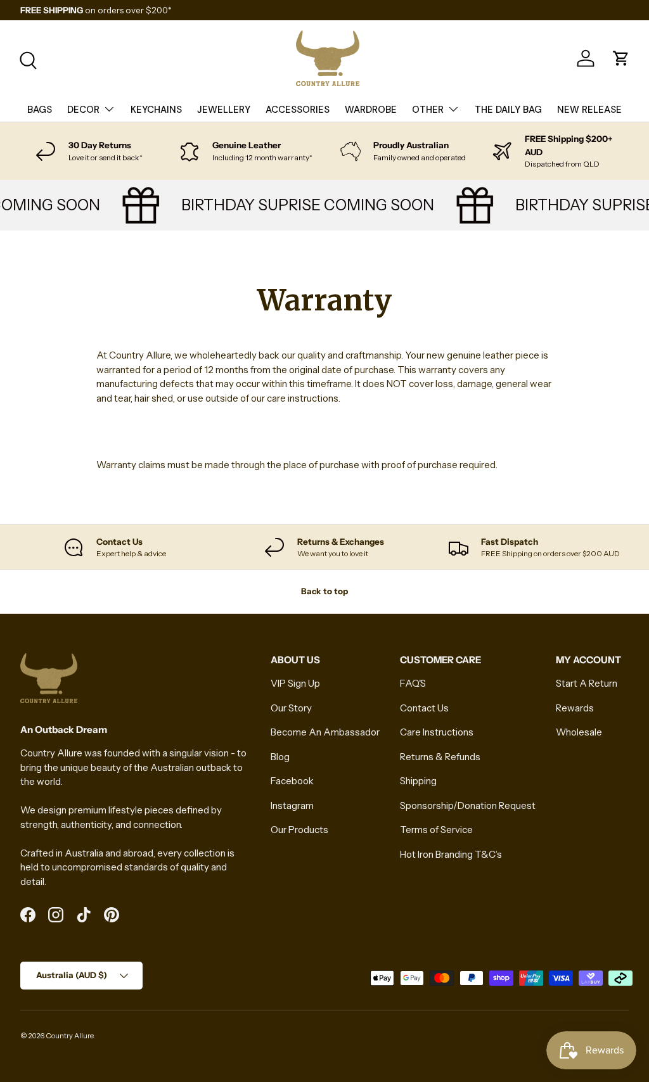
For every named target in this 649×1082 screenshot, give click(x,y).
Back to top (324, 591)
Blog (280, 757)
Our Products (299, 830)
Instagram (292, 805)
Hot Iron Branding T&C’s (451, 854)
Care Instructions (436, 732)
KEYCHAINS (156, 109)
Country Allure (69, 1035)
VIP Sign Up (295, 683)
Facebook (292, 781)
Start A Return (586, 683)
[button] (621, 58)
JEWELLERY (223, 109)
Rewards (575, 708)
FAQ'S (413, 683)
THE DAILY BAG (508, 109)
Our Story (291, 708)
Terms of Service (436, 830)
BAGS (39, 109)
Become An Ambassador (325, 732)
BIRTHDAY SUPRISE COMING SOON (302, 205)
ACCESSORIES (298, 109)
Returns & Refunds (440, 757)
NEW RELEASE (589, 109)
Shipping (418, 781)
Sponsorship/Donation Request (468, 805)
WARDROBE (371, 109)
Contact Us (424, 708)
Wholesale (579, 732)
